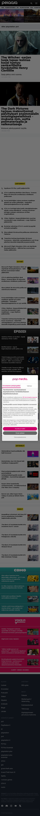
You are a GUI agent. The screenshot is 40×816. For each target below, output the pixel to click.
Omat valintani (20, 433)
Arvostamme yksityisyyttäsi (11, 385)
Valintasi (29, 386)
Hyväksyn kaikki (20, 429)
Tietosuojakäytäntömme (20, 437)
